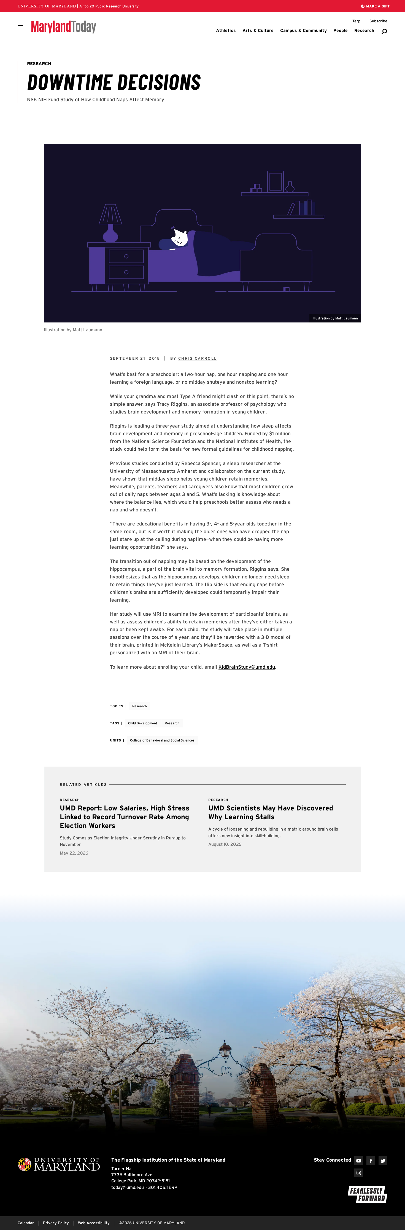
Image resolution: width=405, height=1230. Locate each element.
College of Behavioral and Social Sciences (162, 740)
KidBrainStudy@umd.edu (246, 667)
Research (139, 706)
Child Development (142, 723)
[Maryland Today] (63, 27)
